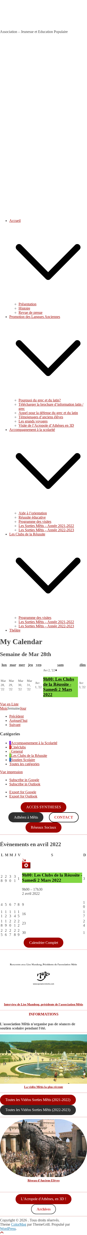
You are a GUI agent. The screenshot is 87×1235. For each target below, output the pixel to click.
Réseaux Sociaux (43, 827)
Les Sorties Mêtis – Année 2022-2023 (46, 530)
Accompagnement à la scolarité (32, 430)
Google (24, 780)
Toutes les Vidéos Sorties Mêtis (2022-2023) (37, 1110)
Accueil (15, 221)
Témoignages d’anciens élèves (41, 417)
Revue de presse (30, 312)
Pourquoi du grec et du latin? (40, 400)
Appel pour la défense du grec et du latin (48, 413)
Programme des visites (35, 522)
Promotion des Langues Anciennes (34, 317)
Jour (23, 708)
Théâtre (14, 630)
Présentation (27, 304)
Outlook (24, 784)
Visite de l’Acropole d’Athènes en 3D (46, 425)
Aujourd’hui (18, 720)
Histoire (24, 308)
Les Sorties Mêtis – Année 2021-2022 (46, 526)
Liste (9, 704)
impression (11, 772)
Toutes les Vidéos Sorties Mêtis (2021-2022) (37, 1100)
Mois (3, 708)
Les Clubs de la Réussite (27, 534)
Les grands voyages (33, 421)
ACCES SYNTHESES (43, 807)
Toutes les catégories (24, 764)
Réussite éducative (32, 517)
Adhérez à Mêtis (26, 817)
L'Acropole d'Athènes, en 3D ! (43, 1199)
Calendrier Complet (43, 943)
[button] (48, 300)
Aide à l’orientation (33, 513)
